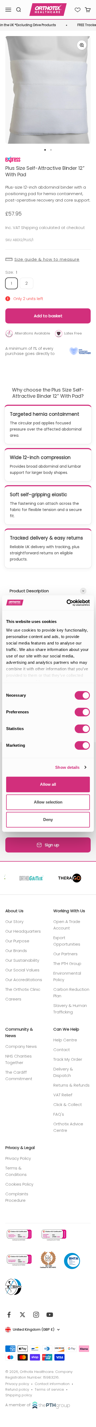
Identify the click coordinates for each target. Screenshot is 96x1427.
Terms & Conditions (16, 1171)
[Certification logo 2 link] (53, 1235)
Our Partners (65, 954)
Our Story (14, 921)
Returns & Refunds (71, 1085)
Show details (67, 767)
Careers (13, 999)
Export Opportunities (66, 941)
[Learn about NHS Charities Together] (80, 351)
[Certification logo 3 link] (18, 1260)
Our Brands (16, 950)
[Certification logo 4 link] (48, 1260)
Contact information (52, 1383)
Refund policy (17, 1389)
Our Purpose (17, 941)
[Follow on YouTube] (49, 1314)
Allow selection (48, 802)
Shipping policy (18, 1395)
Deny (48, 819)
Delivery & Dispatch (63, 1072)
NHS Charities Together (18, 1059)
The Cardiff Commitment (18, 1075)
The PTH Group (67, 963)
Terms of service (49, 1389)
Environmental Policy (67, 976)
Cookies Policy (19, 1184)
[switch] (82, 712)
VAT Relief (62, 1095)
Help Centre (65, 1040)
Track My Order (67, 1059)
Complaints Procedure (16, 1197)
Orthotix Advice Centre (68, 1127)
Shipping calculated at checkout (53, 227)
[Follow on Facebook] (9, 1314)
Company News (21, 1046)
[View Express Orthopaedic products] (12, 159)
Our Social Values (22, 970)
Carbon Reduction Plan (71, 992)
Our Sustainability (22, 960)
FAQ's (58, 1114)
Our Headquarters (23, 931)
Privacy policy (17, 1383)
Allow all (48, 784)
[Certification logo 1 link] (18, 1235)
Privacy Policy (18, 1158)
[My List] (78, 10)
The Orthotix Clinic (22, 989)
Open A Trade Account (66, 925)
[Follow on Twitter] (22, 1314)
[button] (48, 259)
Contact (61, 1049)
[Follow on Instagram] (36, 1314)
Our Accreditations (23, 979)
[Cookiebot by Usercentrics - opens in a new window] (68, 602)
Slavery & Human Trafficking (70, 1009)
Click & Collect (67, 1104)
